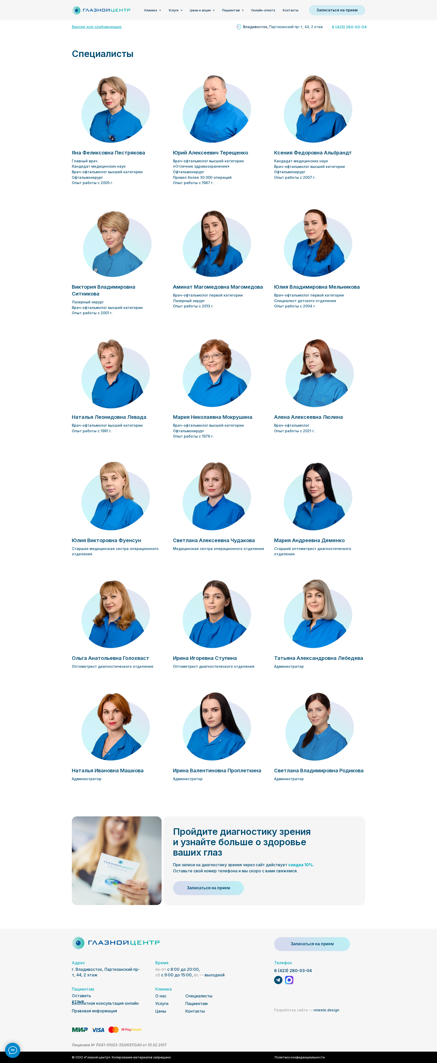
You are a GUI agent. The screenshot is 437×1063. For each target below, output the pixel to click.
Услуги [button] (173, 10)
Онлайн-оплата (263, 10)
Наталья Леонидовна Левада (109, 417)
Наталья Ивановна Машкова (108, 770)
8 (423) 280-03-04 (293, 970)
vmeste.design (306, 1010)
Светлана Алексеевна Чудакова (214, 540)
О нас (160, 995)
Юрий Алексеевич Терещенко (210, 153)
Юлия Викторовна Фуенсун (106, 540)
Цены (160, 1011)
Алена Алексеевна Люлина (308, 417)
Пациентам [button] (231, 10)
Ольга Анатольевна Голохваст (110, 658)
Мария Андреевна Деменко (309, 540)
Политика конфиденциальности (300, 1057)
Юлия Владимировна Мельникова (317, 287)
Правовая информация (94, 1010)
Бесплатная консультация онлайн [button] (105, 1003)
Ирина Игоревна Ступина (205, 658)
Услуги (161, 1003)
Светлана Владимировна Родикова (319, 770)
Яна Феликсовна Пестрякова (108, 153)
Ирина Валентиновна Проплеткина (217, 770)
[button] (337, 10)
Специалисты (198, 995)
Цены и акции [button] (200, 10)
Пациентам (196, 1003)
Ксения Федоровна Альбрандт (313, 153)
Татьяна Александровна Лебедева (318, 658)
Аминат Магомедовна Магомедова (218, 287)
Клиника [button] (151, 10)
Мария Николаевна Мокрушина (212, 417)
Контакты (290, 10)
